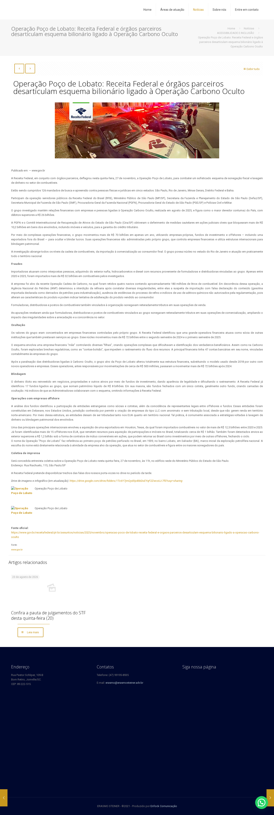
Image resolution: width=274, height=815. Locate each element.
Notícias (249, 28)
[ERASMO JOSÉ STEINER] (40, 9)
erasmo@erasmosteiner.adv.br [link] (124, 682)
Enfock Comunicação (163, 806)
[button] (261, 802)
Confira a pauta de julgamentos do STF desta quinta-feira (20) (48, 615)
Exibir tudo (253, 69)
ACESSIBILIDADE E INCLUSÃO (235, 33)
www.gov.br (17, 549)
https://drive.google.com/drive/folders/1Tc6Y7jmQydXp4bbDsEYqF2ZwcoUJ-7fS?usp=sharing (126, 480)
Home (231, 28)
